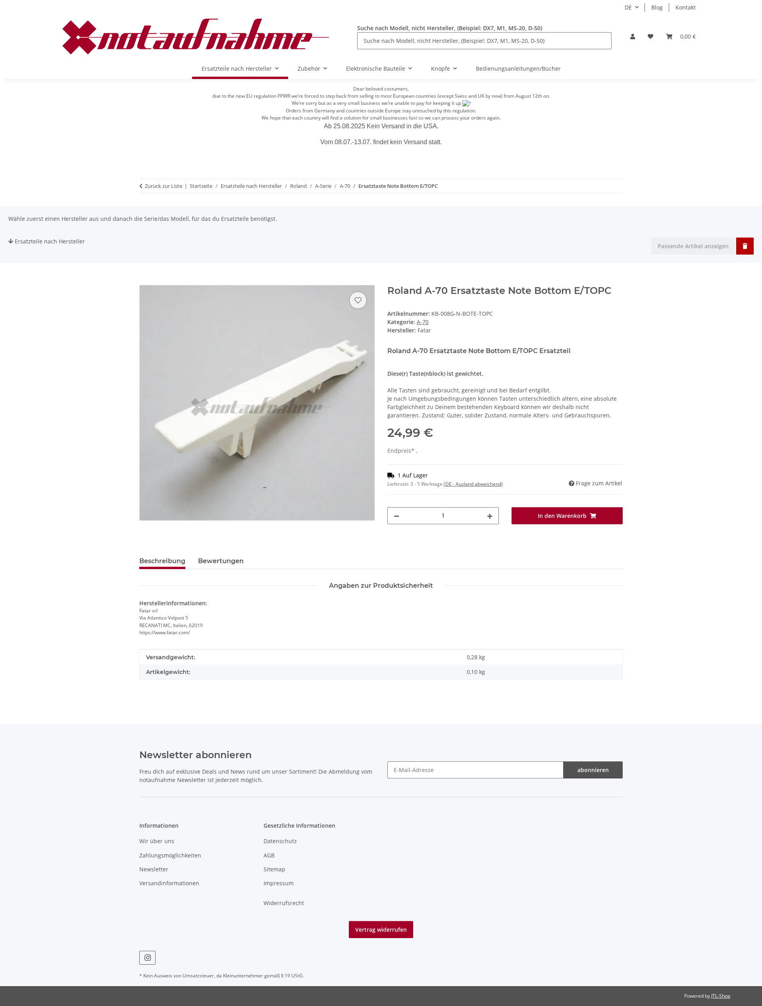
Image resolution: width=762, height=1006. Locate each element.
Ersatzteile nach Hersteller (50, 241)
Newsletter (153, 869)
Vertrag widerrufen (381, 929)
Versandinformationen (169, 883)
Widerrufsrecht (284, 903)
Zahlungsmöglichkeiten (170, 855)
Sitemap (274, 869)
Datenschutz (280, 841)
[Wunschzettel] (650, 36)
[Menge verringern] (396, 516)
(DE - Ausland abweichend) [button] (473, 484)
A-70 (423, 322)
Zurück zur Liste (163, 185)
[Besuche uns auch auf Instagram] (147, 958)
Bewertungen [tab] (221, 561)
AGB (269, 855)
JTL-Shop (720, 995)
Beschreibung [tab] (162, 561)
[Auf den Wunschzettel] (358, 300)
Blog (657, 7)
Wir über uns (156, 841)
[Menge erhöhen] (489, 516)
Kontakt (685, 7)
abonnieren (593, 770)
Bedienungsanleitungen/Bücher (518, 68)
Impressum (279, 883)
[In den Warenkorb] (145, 280)
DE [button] (628, 7)
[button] (632, 36)
